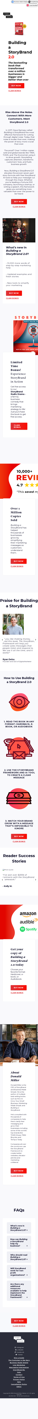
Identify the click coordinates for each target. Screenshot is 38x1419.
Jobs (19, 1372)
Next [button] (35, 639)
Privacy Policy (19, 1379)
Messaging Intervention (19, 1367)
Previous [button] (2, 639)
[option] (19, 640)
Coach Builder (33, 5)
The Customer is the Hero (19, 1360)
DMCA (19, 1387)
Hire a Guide (19, 1358)
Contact (19, 1375)
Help (19, 1382)
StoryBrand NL (19, 1370)
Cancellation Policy (19, 1384)
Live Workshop (19, 1365)
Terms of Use (19, 1377)
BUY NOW (16, 86)
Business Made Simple (20, 1)
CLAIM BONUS (14, 91)
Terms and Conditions (23, 1396)
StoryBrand (34, 1)
